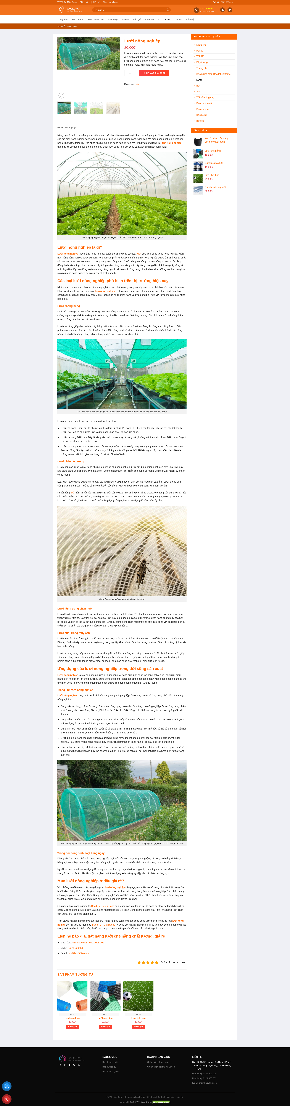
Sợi (198, 91)
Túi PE (200, 56)
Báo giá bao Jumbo (143, 19)
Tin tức (178, 19)
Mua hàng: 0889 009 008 (204, 1073)
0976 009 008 (76, 948)
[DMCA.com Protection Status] (161, 1102)
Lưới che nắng (105, 1018)
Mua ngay (72, 1027)
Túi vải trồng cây (205, 97)
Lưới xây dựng (72, 1018)
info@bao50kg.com (78, 953)
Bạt (159, 19)
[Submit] (168, 10)
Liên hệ (96, 2)
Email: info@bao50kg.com (204, 1083)
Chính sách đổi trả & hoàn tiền (160, 1097)
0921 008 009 (96, 942)
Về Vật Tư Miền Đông (67, 2)
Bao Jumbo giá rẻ (110, 1071)
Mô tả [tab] (60, 128)
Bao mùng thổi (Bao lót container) (214, 74)
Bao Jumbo (78, 19)
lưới (139, 253)
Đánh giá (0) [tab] (70, 128)
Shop (69, 26)
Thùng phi (201, 68)
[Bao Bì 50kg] (72, 10)
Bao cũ (125, 19)
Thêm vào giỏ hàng (154, 73)
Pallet (199, 50)
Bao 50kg (113, 19)
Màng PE (201, 44)
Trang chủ (62, 19)
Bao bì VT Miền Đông (102, 906)
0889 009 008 (79, 942)
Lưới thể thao (138, 1018)
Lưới (167, 19)
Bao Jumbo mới (110, 1062)
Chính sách (85, 2)
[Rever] (77, 1059)
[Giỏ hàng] (229, 9)
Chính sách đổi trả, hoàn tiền (161, 1067)
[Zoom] (61, 95)
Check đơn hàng (110, 2)
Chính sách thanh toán (158, 1062)
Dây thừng (202, 62)
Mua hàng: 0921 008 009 (204, 1078)
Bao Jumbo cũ (96, 19)
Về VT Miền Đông (114, 1097)
